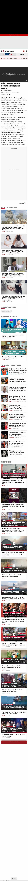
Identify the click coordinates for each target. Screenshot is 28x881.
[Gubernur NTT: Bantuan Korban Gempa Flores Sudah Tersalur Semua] (4, 444)
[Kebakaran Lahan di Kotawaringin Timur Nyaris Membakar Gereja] (14, 543)
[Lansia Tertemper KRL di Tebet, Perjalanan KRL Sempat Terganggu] (14, 634)
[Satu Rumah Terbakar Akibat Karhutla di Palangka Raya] (14, 566)
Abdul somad (5, 102)
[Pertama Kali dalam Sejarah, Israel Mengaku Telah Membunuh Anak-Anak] (14, 610)
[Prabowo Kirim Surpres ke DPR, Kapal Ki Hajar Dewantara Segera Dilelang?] (14, 471)
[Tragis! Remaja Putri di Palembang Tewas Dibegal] (14, 725)
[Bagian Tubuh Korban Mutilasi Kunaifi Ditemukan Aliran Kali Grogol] (14, 657)
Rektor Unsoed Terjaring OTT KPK (14, 58)
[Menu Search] (23, 51)
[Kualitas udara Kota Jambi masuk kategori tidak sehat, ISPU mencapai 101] (4, 389)
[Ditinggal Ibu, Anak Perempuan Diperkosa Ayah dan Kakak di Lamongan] (4, 453)
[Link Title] (2, 90)
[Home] (7, 51)
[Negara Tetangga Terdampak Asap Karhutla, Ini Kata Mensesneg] (4, 407)
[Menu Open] (26, 51)
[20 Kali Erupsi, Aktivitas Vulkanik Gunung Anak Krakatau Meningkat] (14, 588)
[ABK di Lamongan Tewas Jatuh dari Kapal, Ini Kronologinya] (14, 703)
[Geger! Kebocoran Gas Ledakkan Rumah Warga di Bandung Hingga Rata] (14, 495)
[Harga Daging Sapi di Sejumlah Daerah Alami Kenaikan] (14, 681)
